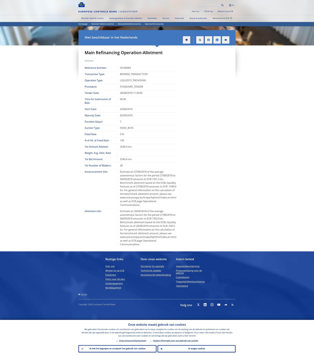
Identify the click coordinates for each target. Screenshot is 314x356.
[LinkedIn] (205, 305)
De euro (166, 18)
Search (222, 5)
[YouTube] (219, 305)
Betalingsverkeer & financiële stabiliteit (125, 18)
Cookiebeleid (182, 277)
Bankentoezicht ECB (221, 18)
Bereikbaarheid (113, 288)
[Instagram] (212, 305)
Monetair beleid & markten (92, 18)
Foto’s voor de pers (115, 279)
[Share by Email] (225, 40)
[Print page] (186, 40)
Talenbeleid (182, 286)
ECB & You (208, 11)
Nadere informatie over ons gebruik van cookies (175, 341)
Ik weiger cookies (196, 349)
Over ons (195, 11)
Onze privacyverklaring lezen (132, 341)
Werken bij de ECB (225, 11)
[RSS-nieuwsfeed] (233, 305)
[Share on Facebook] (208, 40)
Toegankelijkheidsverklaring (190, 282)
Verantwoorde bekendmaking (156, 275)
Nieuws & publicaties (198, 18)
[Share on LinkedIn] (217, 40)
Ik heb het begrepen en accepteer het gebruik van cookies (117, 349)
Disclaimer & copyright (152, 266)
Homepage (83, 24)
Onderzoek (179, 18)
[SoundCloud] (226, 305)
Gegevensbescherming (187, 266)
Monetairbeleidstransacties (129, 24)
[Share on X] (200, 40)
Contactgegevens (114, 284)
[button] (227, 5)
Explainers (110, 275)
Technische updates (151, 271)
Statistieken (152, 18)
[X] (198, 305)
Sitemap (84, 294)
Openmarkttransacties (154, 24)
